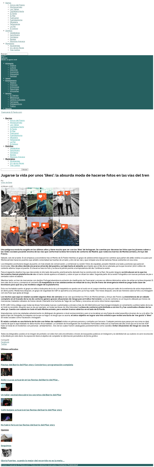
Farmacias (14, 102)
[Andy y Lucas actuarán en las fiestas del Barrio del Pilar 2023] (6, 375)
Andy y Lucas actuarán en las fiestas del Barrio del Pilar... (30, 380)
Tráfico (13, 106)
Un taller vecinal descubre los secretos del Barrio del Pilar (31, 395)
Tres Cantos (15, 50)
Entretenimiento (11, 80)
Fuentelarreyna (16, 20)
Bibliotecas (14, 98)
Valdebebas (15, 33)
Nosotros (8, 108)
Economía (14, 72)
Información (9, 63)
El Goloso (14, 28)
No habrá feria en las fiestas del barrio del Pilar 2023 (28, 425)
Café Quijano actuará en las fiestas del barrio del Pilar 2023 (31, 410)
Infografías (14, 91)
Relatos (13, 83)
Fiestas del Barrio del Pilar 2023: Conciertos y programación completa (37, 364)
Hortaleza (14, 37)
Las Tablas (14, 9)
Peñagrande (15, 24)
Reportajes (14, 89)
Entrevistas (14, 87)
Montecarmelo (16, 7)
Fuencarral (14, 18)
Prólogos (13, 85)
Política (13, 65)
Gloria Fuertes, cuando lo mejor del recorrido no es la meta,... (33, 460)
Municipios (9, 43)
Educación (14, 74)
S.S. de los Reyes (17, 48)
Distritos (8, 31)
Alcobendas (15, 46)
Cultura (13, 68)
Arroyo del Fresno (17, 5)
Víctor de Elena (6, 182)
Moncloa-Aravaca (17, 41)
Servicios (8, 93)
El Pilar (12, 16)
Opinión (8, 78)
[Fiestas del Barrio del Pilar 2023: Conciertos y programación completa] (6, 360)
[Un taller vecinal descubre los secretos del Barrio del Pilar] (6, 390)
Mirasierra (14, 22)
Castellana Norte (17, 11)
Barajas (13, 39)
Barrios (8, 3)
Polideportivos (16, 104)
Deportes (14, 70)
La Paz (13, 26)
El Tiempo (14, 95)
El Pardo (13, 14)
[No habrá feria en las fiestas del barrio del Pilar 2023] (6, 420)
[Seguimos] (6, 441)
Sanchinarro (15, 35)
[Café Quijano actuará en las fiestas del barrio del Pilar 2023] (6, 405)
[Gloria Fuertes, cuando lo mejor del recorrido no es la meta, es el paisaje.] (6, 456)
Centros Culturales (17, 100)
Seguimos (6, 445)
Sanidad (13, 76)
